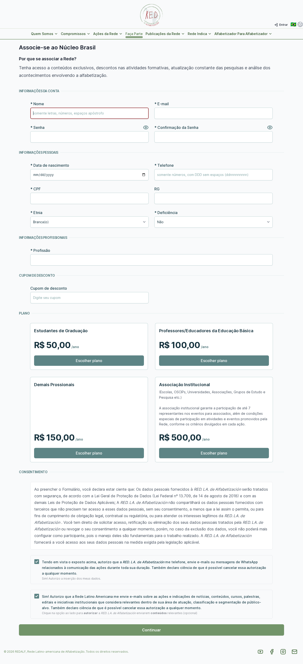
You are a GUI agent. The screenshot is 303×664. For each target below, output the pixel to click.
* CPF (35, 189)
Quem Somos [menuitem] (42, 34)
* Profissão (40, 250)
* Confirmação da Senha (176, 127)
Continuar (151, 630)
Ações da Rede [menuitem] (105, 34)
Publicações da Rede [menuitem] (163, 34)
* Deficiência (166, 212)
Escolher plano (89, 360)
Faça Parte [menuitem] (134, 34)
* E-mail (161, 103)
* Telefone (164, 165)
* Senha (37, 127)
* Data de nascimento (49, 165)
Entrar (283, 24)
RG (157, 189)
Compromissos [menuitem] (73, 34)
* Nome (37, 103)
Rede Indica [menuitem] (197, 34)
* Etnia (36, 212)
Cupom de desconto (48, 288)
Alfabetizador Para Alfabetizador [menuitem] (240, 34)
